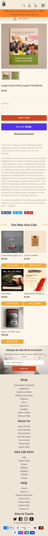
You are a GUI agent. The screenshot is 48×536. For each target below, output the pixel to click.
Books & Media (24, 413)
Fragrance (24, 399)
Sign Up (24, 368)
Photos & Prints (24, 416)
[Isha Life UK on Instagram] (26, 520)
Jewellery (24, 409)
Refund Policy (24, 505)
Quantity (5, 103)
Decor (24, 402)
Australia (24, 475)
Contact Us (24, 509)
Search (24, 488)
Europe (24, 464)
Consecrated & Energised (24, 385)
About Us (24, 492)
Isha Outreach (24, 433)
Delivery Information (24, 495)
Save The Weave (24, 437)
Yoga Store (24, 406)
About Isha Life (24, 426)
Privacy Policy (24, 444)
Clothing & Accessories (24, 395)
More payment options (24, 134)
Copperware (24, 389)
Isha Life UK (25, 523)
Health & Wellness (24, 392)
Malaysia (24, 468)
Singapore (24, 471)
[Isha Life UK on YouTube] (32, 520)
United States (24, 461)
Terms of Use (24, 440)
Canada (24, 478)
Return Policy (24, 447)
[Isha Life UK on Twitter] (15, 520)
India (24, 457)
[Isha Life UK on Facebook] (20, 520)
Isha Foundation (24, 430)
